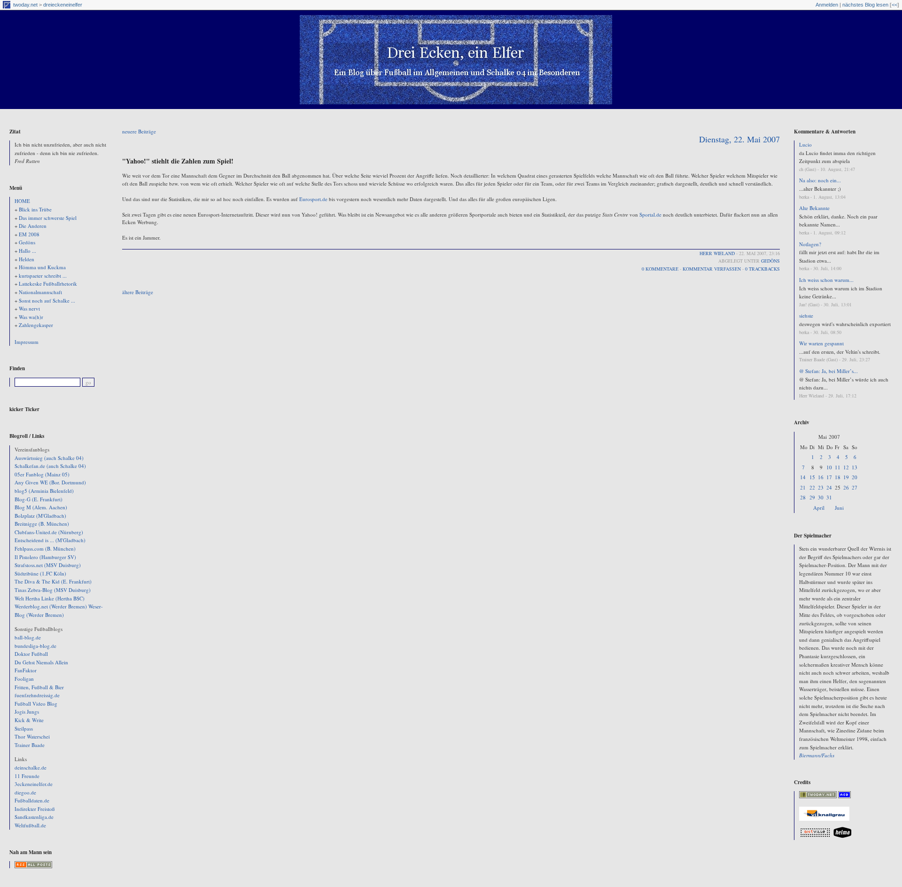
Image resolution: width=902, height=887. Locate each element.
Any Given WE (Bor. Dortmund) (50, 482)
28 (803, 497)
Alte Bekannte (814, 207)
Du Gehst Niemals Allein (41, 662)
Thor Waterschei (32, 736)
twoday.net (25, 5)
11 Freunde (27, 775)
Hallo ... (27, 250)
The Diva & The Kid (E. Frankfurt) (53, 581)
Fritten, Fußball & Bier (39, 687)
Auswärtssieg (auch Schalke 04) (49, 457)
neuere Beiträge (139, 131)
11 (837, 467)
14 (803, 477)
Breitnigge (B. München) (42, 523)
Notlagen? (810, 244)
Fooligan (24, 678)
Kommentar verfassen (712, 268)
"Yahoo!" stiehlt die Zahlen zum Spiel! (177, 161)
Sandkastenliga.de (34, 816)
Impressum (27, 341)
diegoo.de (25, 792)
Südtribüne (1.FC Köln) (40, 573)
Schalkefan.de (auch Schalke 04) (50, 465)
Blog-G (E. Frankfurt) (38, 499)
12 (846, 467)
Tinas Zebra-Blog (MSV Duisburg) (53, 589)
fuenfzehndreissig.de (37, 695)
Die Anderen (33, 225)
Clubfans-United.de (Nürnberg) (49, 532)
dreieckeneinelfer (62, 5)
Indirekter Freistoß (35, 808)
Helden (26, 259)
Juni (839, 507)
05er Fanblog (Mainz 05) (42, 474)
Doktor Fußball (31, 653)
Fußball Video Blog (36, 703)
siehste (806, 315)
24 (829, 487)
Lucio (805, 144)
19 (846, 477)
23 (821, 487)
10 (829, 467)
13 (854, 467)
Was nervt (29, 308)
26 (846, 487)
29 (812, 497)
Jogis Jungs (27, 711)
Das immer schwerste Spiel (48, 217)
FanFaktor (26, 670)
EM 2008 (29, 234)
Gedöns (27, 242)
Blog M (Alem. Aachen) (41, 507)
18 (837, 477)
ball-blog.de (28, 637)
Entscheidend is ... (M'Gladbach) (50, 540)
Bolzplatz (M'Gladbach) (40, 515)
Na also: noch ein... (820, 180)
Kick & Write (29, 720)
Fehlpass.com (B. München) (45, 548)
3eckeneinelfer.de (34, 783)
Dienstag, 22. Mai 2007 (739, 139)
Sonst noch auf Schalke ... (47, 300)
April (818, 507)
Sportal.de (650, 214)
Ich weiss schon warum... (826, 279)
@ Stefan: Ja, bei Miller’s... (828, 370)
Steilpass (24, 728)
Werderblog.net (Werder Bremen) (51, 606)
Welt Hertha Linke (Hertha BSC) (50, 598)
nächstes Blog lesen (865, 5)
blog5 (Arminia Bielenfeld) (44, 490)
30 (821, 497)
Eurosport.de (313, 198)
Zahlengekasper (36, 324)
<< (894, 5)
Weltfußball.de (30, 825)
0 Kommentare (660, 268)
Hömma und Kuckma (42, 267)
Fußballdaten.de (32, 800)
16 (821, 477)
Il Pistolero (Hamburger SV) (45, 556)
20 (854, 477)
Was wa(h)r (31, 316)
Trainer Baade (30, 744)
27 (854, 487)
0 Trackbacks (762, 268)
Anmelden (827, 5)
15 (812, 477)
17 (829, 477)
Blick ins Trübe (35, 209)
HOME (22, 200)
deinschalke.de (31, 767)
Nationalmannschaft (40, 292)
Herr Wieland (717, 253)
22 (812, 487)
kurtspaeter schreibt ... (43, 275)
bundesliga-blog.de (35, 645)
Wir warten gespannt (821, 343)
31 (829, 497)
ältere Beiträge (137, 292)
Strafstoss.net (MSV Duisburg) (48, 564)
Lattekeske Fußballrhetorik (48, 283)
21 (803, 487)
